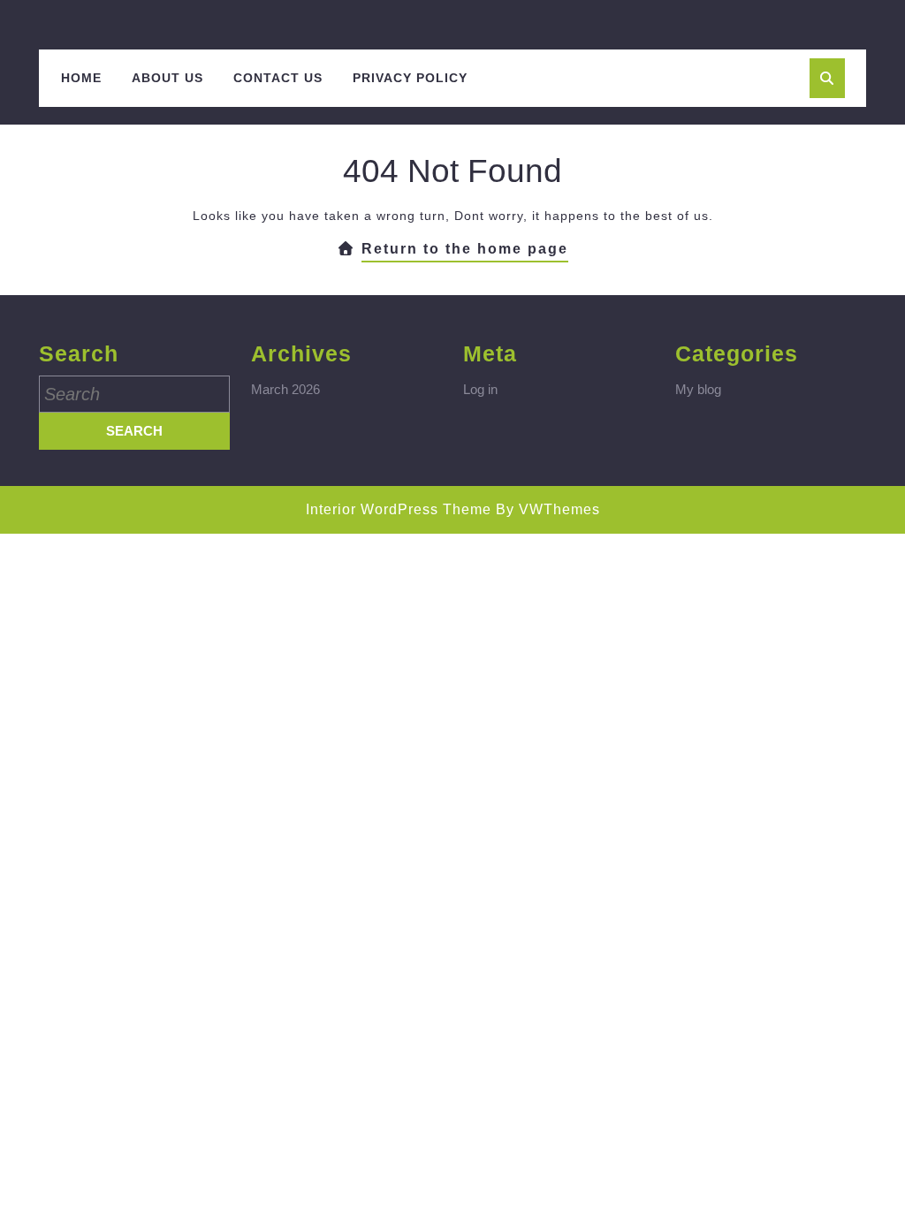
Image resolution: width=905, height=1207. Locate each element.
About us (167, 78)
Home (81, 78)
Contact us (278, 78)
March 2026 (285, 389)
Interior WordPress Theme (398, 509)
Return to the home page (464, 251)
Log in (480, 389)
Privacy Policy (410, 78)
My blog (698, 389)
